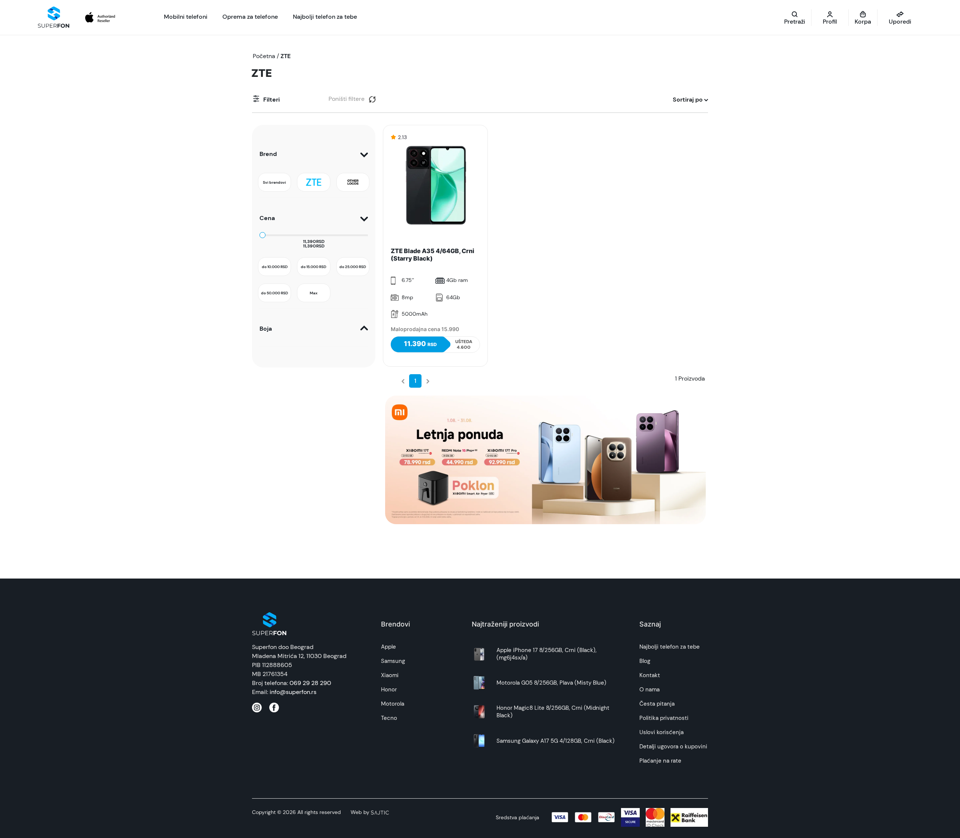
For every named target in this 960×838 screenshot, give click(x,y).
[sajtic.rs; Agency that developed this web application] (380, 812)
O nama (649, 689)
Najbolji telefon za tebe (669, 647)
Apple (388, 647)
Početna (264, 56)
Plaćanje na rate (660, 761)
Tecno (389, 718)
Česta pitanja (657, 704)
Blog (644, 661)
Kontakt (649, 675)
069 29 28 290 (310, 683)
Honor (389, 689)
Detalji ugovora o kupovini (673, 746)
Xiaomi (390, 675)
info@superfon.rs (293, 692)
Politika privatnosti (663, 718)
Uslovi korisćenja (661, 732)
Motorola (392, 704)
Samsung (393, 661)
